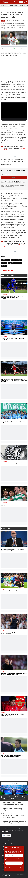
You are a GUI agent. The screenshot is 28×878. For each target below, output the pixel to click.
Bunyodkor (11, 263)
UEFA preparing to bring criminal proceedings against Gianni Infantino (13, 803)
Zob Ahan (4, 266)
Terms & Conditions (12, 868)
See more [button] (14, 156)
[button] (1, 2)
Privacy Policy (18, 867)
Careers (3, 855)
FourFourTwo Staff (10, 20)
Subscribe (21, 1)
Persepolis (18, 263)
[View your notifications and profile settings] (14, 2)
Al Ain (8, 260)
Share (4, 48)
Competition (4, 8)
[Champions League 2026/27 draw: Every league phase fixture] (14, 793)
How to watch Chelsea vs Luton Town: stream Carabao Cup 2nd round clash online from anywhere (13, 815)
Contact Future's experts (7, 843)
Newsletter (24, 48)
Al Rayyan (19, 260)
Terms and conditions (6, 840)
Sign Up (14, 863)
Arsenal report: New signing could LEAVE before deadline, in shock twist (14, 822)
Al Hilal (13, 260)
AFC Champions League (12, 8)
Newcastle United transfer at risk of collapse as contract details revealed (13, 809)
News (3, 20)
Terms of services (16, 181)
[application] (14, 110)
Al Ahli (3, 260)
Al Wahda (4, 263)
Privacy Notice (18, 182)
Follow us (17, 48)
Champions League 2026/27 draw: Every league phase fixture (14, 797)
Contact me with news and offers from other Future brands (14, 859)
